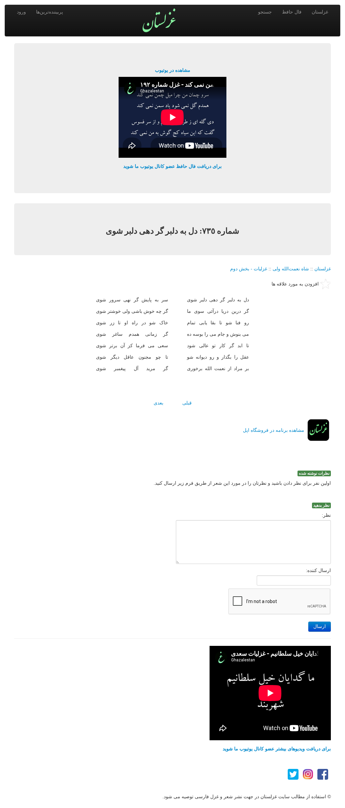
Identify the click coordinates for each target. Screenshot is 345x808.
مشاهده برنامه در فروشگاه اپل (273, 430)
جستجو (265, 11)
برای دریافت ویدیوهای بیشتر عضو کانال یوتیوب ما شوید (277, 748)
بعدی (158, 403)
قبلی (187, 403)
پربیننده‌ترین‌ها (49, 11)
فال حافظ (292, 11)
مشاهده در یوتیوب (172, 70)
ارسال (319, 626)
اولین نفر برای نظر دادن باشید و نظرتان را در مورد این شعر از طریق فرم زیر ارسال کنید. (242, 483)
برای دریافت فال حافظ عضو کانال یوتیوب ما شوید (172, 166)
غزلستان (320, 11)
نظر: (326, 515)
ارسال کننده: (318, 570)
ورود (21, 11)
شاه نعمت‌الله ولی (291, 268)
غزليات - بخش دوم (248, 268)
